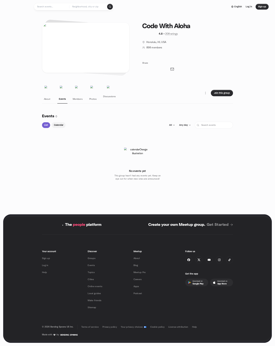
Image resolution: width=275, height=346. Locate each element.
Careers (138, 279)
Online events (95, 286)
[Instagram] (219, 259)
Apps (136, 286)
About (137, 258)
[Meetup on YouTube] (209, 259)
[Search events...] (110, 7)
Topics (91, 272)
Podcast (138, 293)
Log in (45, 265)
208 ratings (171, 34)
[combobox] (88, 6)
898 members (154, 47)
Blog (136, 265)
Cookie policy (157, 327)
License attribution (178, 327)
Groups (91, 258)
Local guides (94, 293)
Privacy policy (109, 327)
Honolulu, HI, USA (156, 42)
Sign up (46, 258)
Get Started (218, 225)
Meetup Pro (140, 272)
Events (91, 265)
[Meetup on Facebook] (188, 259)
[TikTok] (229, 259)
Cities (91, 279)
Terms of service (90, 327)
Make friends (94, 300)
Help (44, 272)
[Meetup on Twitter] (198, 259)
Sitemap (92, 307)
